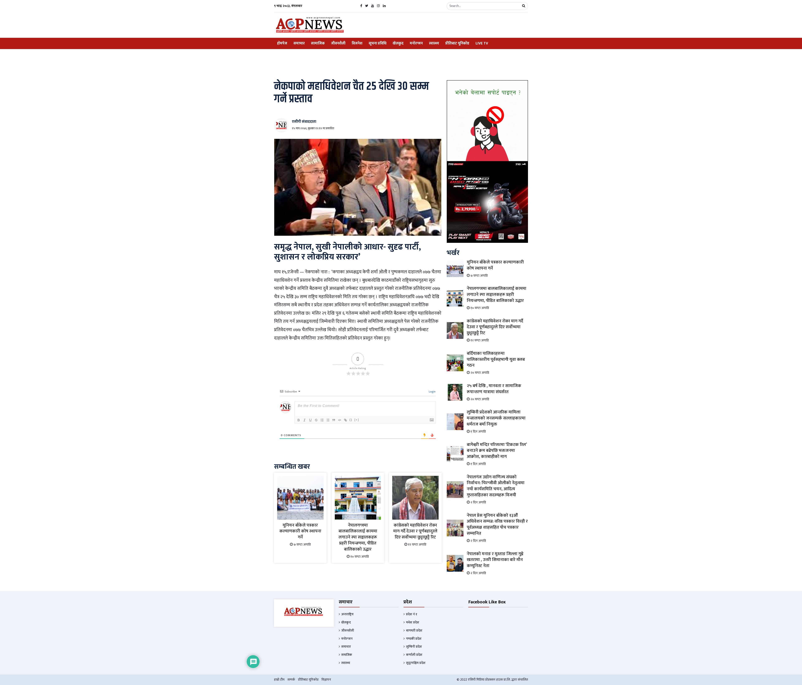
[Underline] (310, 420)
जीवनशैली (338, 43)
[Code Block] (340, 420)
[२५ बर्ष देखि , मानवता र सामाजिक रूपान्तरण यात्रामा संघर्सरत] (455, 392)
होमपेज (282, 43)
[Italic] (304, 420)
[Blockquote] (334, 420)
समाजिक (346, 655)
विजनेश (357, 43)
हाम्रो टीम (279, 679)
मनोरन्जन (416, 43)
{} (350, 419)
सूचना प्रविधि (377, 43)
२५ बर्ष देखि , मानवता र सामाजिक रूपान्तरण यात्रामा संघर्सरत (494, 388)
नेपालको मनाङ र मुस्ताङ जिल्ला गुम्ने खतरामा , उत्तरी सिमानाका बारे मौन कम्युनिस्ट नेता (495, 560)
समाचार (299, 43)
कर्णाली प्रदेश (414, 655)
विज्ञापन (326, 679)
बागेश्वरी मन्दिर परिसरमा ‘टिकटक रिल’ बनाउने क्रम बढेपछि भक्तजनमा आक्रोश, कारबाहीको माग (497, 450)
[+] (356, 419)
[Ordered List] (322, 420)
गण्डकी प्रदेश (413, 639)
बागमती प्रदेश (414, 630)
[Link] (345, 420)
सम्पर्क (291, 679)
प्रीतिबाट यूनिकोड (457, 43)
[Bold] (299, 420)
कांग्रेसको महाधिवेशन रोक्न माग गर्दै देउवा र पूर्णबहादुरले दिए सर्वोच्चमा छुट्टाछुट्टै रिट (415, 531)
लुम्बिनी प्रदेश (414, 647)
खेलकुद (398, 43)
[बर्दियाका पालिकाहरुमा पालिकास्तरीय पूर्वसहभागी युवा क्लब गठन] (455, 363)
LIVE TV (482, 43)
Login (431, 391)
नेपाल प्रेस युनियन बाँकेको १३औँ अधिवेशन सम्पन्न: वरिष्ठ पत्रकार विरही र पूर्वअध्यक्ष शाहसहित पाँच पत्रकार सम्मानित (497, 524)
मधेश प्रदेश (412, 622)
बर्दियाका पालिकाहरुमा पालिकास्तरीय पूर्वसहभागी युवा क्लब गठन (496, 359)
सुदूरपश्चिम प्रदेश (415, 663)
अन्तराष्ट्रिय (347, 614)
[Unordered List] (328, 420)
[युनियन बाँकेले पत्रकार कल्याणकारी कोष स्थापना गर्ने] (300, 497)
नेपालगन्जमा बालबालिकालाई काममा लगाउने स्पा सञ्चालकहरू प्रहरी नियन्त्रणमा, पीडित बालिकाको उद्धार (358, 537)
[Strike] (316, 420)
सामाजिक (318, 43)
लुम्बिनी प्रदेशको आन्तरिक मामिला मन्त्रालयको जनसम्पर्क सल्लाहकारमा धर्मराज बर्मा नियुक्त (496, 418)
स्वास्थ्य (434, 43)
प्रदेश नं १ (411, 614)
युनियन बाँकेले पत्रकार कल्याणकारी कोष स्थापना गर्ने (300, 531)
